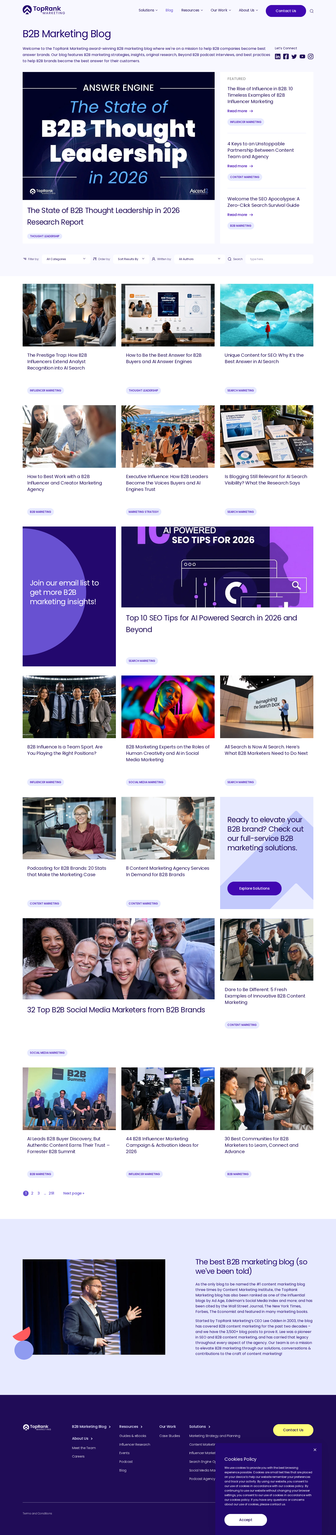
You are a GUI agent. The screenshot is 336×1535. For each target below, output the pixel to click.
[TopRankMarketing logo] (44, 9)
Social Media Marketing (146, 782)
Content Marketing (244, 177)
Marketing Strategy (144, 512)
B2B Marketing (240, 226)
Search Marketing (240, 390)
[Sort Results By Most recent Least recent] (131, 259)
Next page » (73, 1193)
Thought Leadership (44, 236)
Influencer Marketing (245, 122)
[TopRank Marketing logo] (37, 1427)
